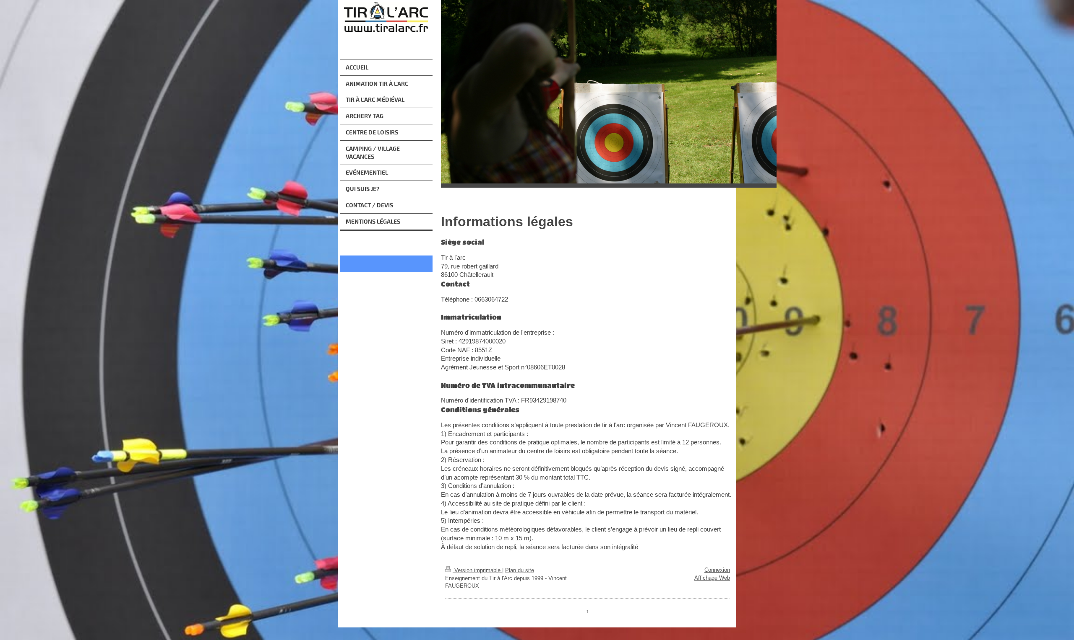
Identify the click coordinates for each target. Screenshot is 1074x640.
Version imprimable (477, 570)
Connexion (717, 570)
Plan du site (519, 570)
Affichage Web (712, 578)
